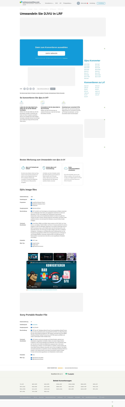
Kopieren (52, 88)
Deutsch (100, 378)
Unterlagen (30, 9)
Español (100, 377)
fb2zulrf (86, 91)
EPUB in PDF (59, 384)
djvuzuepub (98, 74)
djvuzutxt (97, 71)
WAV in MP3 (34, 384)
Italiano (100, 382)
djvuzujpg (86, 74)
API (60, 3)
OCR (56, 3)
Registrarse (65, 58)
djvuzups (86, 78)
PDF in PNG (22, 391)
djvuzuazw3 (98, 76)
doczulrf (97, 87)
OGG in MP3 (71, 386)
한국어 (100, 390)
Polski (100, 391)
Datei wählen (51, 53)
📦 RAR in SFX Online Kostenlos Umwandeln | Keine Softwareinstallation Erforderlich (51, 262)
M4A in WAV (34, 386)
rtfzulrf (85, 89)
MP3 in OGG (22, 386)
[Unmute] (29, 259)
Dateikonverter (23, 9)
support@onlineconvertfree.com (91, 397)
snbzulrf (97, 94)
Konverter (92, 60)
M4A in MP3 (46, 384)
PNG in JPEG (22, 389)
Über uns (35, 397)
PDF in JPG (95, 389)
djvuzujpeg (86, 65)
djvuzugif (97, 64)
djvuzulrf (86, 73)
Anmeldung (92, 3)
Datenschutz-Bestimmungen (51, 397)
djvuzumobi (87, 76)
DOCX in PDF (83, 389)
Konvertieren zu (48, 3)
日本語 (100, 381)
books (33, 199)
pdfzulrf (86, 87)
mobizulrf (86, 93)
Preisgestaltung (67, 3)
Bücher (35, 9)
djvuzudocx (97, 69)
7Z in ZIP (22, 384)
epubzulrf (97, 91)
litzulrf (85, 94)
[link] (28, 263)
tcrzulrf (86, 96)
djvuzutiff (97, 65)
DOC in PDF (71, 389)
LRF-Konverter (53, 9)
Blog (83, 397)
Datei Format (41, 397)
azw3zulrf (97, 93)
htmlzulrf (97, 85)
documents (34, 324)
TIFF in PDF (34, 391)
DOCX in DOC (59, 389)
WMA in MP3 (83, 384)
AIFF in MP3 (46, 386)
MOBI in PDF (59, 386)
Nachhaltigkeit (77, 397)
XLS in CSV (34, 389)
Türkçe (100, 387)
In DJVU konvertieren (43, 9)
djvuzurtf (86, 71)
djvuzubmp (86, 64)
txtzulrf (97, 89)
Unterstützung (59, 397)
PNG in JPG (95, 386)
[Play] (27, 259)
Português (100, 385)
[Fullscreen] (39, 259)
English (100, 373)
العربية (100, 376)
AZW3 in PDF (83, 386)
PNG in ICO (46, 391)
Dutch (100, 386)
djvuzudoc (86, 69)
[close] (112, 402)
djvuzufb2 (97, 73)
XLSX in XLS (46, 389)
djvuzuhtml (86, 67)
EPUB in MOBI (72, 384)
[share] (74, 262)
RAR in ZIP (95, 384)
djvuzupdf (97, 67)
